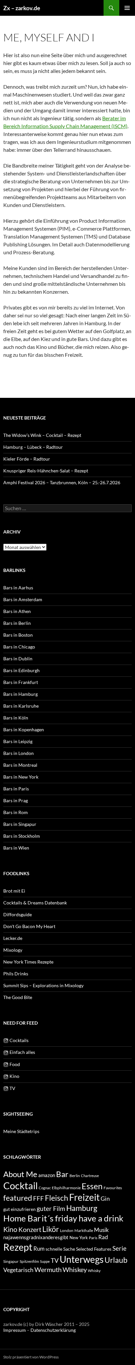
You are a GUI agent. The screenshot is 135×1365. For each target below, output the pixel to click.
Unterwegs (82, 1259)
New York (78, 1237)
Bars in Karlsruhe (21, 706)
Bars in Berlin (17, 623)
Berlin (74, 1175)
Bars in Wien (16, 848)
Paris (93, 1237)
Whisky (94, 1270)
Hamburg (81, 1208)
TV (12, 1088)
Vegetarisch (18, 1269)
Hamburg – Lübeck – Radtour (33, 447)
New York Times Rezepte (28, 962)
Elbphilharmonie (66, 1187)
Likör (50, 1229)
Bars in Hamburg (20, 694)
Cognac (45, 1188)
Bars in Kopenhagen (23, 729)
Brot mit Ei (14, 891)
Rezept (17, 1247)
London (66, 1230)
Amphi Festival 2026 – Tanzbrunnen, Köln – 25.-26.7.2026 (61, 482)
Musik (101, 1229)
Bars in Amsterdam (22, 599)
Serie (119, 1248)
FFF (38, 1198)
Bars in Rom (15, 812)
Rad (103, 1237)
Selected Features (93, 1249)
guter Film (51, 1208)
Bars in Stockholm (21, 836)
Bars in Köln (15, 717)
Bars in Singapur (19, 824)
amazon (46, 1175)
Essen (92, 1186)
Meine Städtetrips (21, 1131)
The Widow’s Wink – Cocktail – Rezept (42, 435)
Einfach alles (22, 1052)
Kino (14, 1076)
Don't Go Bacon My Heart (29, 926)
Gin (105, 1198)
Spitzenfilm (29, 1261)
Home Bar (22, 1218)
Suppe (45, 1261)
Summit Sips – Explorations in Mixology (43, 985)
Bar (62, 1174)
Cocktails (19, 1040)
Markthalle (83, 1230)
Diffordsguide (17, 914)
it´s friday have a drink (83, 1218)
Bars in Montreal (20, 765)
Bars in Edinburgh (21, 670)
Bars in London (18, 753)
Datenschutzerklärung (53, 1330)
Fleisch (56, 1198)
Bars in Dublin (17, 658)
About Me (20, 1174)
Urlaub (116, 1259)
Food (14, 1064)
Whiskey (75, 1269)
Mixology (12, 950)
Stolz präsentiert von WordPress (31, 1356)
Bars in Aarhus (18, 587)
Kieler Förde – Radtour (26, 459)
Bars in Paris (16, 788)
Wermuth (48, 1269)
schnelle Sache (60, 1249)
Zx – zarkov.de (21, 7)
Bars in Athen (17, 611)
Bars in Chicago (19, 646)
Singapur (11, 1261)
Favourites (113, 1187)
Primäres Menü (127, 8)
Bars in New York (20, 777)
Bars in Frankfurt (20, 682)
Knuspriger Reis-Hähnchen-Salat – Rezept (45, 470)
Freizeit (84, 1197)
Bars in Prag (15, 800)
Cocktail (20, 1185)
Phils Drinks (15, 973)
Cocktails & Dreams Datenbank (35, 902)
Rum (39, 1248)
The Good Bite (17, 997)
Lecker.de (12, 938)
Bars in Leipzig (17, 741)
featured (17, 1197)
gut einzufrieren (19, 1209)
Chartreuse (90, 1175)
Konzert (29, 1229)
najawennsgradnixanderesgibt (35, 1237)
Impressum (14, 1330)
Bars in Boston (18, 635)
